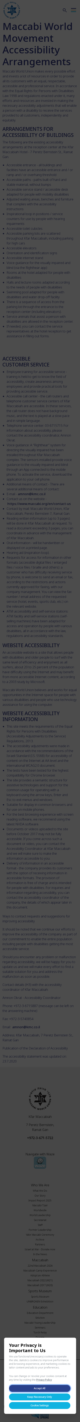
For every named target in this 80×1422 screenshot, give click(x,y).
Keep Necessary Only (39, 1397)
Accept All (39, 1388)
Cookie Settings (40, 1405)
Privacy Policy (44, 1379)
